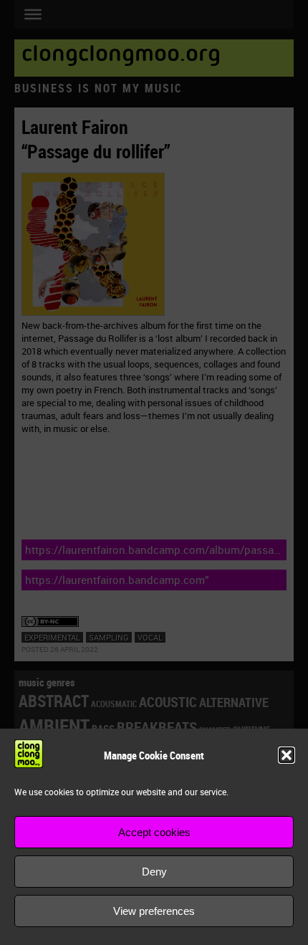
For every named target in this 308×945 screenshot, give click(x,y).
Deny (154, 871)
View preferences (154, 911)
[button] (286, 755)
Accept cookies (154, 832)
